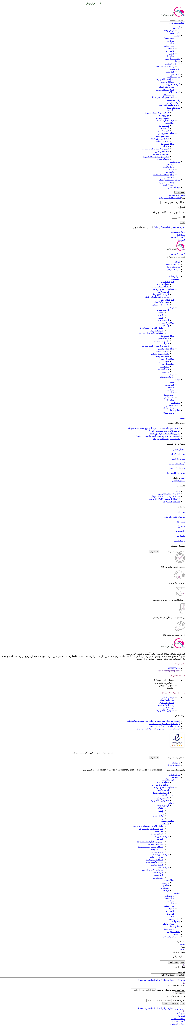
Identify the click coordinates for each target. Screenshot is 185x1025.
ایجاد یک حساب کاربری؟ (170, 197)
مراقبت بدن (168, 123)
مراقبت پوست (173, 107)
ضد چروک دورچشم (160, 353)
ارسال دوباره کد (168, 975)
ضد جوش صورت (161, 151)
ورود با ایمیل (173, 962)
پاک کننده (170, 110)
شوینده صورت (162, 118)
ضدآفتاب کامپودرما (160, 287)
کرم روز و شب (156, 849)
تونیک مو (170, 164)
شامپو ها (181, 521)
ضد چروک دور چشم (160, 138)
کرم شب (170, 71)
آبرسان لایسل (168, 185)
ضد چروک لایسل (166, 87)
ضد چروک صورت (161, 154)
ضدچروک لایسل (161, 302)
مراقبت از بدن (167, 359)
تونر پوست (164, 115)
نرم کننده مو (174, 187)
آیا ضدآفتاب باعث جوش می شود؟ (164, 431)
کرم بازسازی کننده (165, 120)
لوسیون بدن (163, 131)
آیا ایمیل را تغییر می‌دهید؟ (149, 980)
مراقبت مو (175, 161)
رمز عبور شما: (178, 1000)
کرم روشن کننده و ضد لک (162, 97)
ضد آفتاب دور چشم (154, 859)
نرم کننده (170, 177)
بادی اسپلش (174, 33)
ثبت (182, 962)
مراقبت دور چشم (166, 133)
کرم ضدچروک (167, 299)
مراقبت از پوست (166, 323)
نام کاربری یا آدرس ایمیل (173, 202)
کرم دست (175, 74)
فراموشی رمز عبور (171, 1003)
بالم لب (165, 146)
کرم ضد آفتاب (173, 76)
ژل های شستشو (172, 64)
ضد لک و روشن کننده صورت (156, 156)
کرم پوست (175, 69)
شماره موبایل (179, 956)
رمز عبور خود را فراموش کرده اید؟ (169, 227)
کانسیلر (160, 317)
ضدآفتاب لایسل (162, 284)
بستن (182, 417)
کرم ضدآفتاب (168, 780)
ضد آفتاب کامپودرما (165, 79)
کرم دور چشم (162, 141)
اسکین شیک (168, 38)
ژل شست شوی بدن (165, 66)
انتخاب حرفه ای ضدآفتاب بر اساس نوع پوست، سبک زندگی (153, 428)
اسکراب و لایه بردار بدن (152, 870)
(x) (184, 964)
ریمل (161, 818)
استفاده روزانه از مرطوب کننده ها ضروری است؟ (157, 436)
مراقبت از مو (168, 364)
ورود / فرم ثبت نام (171, 937)
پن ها (177, 61)
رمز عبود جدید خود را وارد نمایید (171, 990)
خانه (183, 478)
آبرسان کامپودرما (166, 182)
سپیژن (171, 48)
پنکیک (160, 312)
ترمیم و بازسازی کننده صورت (155, 149)
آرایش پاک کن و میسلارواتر (151, 328)
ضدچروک (180, 526)
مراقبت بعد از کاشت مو (163, 174)
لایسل (171, 53)
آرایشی (176, 28)
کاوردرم (170, 913)
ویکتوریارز (169, 56)
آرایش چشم (168, 30)
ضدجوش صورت (161, 341)
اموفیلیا (171, 40)
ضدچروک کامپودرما (165, 89)
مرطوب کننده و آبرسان (169, 179)
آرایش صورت (163, 310)
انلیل (172, 43)
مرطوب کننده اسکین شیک (157, 297)
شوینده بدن (164, 125)
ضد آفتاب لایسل (167, 82)
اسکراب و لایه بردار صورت (157, 113)
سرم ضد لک (168, 95)
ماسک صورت (163, 159)
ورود (182, 222)
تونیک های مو (168, 167)
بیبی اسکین (169, 46)
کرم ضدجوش (173, 100)
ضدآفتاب (181, 512)
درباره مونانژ (168, 413)
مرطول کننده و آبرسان (174, 517)
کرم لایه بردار (174, 102)
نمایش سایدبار (178, 480)
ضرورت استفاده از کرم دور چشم (165, 433)
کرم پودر (159, 315)
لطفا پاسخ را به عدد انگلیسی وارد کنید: (168, 212)
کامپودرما (169, 51)
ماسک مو (170, 172)
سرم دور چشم (162, 136)
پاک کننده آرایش (172, 58)
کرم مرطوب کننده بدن (169, 105)
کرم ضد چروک (173, 84)
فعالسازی (180, 975)
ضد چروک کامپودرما (159, 800)
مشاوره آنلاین (168, 408)
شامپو (171, 169)
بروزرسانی (180, 993)
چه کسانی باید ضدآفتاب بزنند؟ (166, 438)
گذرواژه (180, 207)
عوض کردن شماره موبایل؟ (172, 980)
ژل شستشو (179, 531)
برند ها (177, 35)
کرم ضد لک (174, 92)
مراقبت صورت (167, 143)
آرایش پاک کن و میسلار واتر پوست (148, 826)
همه (178, 491)
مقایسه (176, 934)
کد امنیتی (181, 972)
